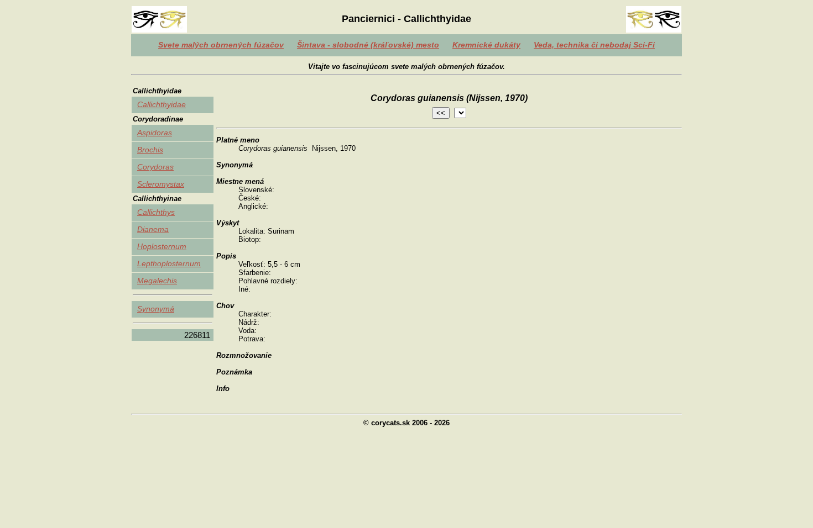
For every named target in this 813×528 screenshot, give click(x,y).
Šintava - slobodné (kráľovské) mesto (368, 44)
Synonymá (155, 308)
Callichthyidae (161, 104)
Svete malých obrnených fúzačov (221, 44)
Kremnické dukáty (486, 44)
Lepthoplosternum (169, 263)
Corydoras (155, 166)
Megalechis (157, 280)
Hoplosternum (161, 246)
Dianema (153, 229)
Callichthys (156, 212)
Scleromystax (160, 183)
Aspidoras (154, 132)
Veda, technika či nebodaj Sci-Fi (594, 44)
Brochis (150, 149)
